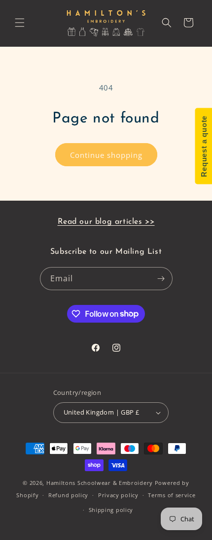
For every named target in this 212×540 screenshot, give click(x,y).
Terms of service (171, 495)
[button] (20, 22)
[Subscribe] (161, 278)
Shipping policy (111, 509)
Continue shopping (106, 155)
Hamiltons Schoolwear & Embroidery (99, 482)
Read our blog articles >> (106, 222)
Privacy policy (118, 495)
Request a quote (203, 146)
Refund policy (68, 495)
